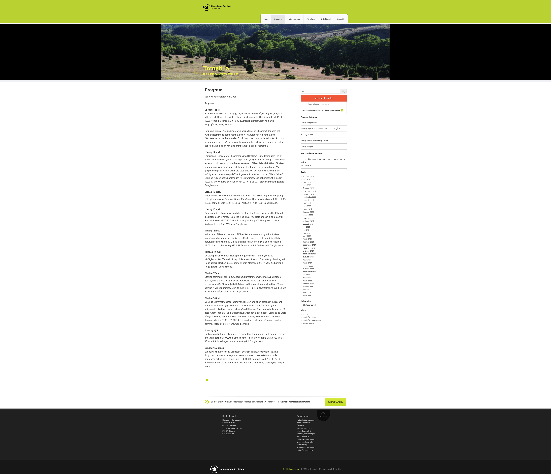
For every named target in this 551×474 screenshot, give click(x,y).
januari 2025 (308, 215)
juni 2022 (306, 275)
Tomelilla (216, 68)
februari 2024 (308, 242)
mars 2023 (307, 263)
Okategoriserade (310, 305)
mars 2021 (307, 296)
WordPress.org (309, 323)
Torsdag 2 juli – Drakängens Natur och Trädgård (320, 128)
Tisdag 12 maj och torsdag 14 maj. (315, 140)
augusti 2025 (308, 200)
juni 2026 (306, 179)
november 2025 (309, 191)
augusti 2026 (308, 176)
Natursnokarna (294, 19)
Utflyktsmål (326, 19)
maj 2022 (307, 278)
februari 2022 (308, 284)
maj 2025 (307, 203)
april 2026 (307, 185)
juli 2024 (306, 227)
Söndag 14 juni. (307, 134)
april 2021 (307, 293)
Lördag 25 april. (307, 146)
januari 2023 (308, 266)
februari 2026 (308, 188)
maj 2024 (307, 233)
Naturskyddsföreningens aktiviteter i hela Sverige (321, 110)
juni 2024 (306, 230)
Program (278, 19)
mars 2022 (307, 281)
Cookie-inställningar (291, 469)
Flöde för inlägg (309, 317)
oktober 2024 (308, 221)
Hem (266, 19)
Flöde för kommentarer (312, 320)
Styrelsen (311, 19)
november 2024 (309, 218)
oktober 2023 (308, 251)
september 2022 (309, 272)
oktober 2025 (308, 194)
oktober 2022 (308, 269)
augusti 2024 (308, 224)
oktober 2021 (308, 287)
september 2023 (309, 254)
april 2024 (307, 236)
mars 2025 (307, 209)
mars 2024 (307, 239)
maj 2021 (307, 290)
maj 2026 (307, 182)
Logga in (306, 314)
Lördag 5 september (309, 122)
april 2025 (307, 206)
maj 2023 (307, 260)
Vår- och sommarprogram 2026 (220, 96)
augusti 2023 (308, 257)
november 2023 (309, 248)
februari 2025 (308, 212)
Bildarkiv (341, 19)
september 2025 (309, 197)
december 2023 (309, 245)
